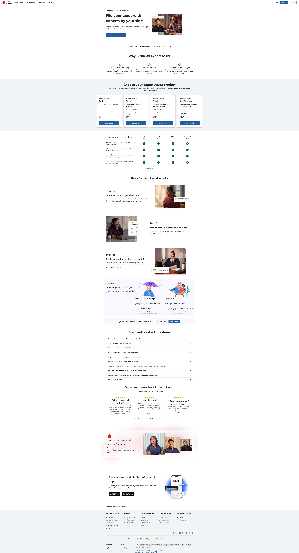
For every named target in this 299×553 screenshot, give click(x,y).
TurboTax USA (180, 517)
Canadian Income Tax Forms (147, 523)
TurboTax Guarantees (163, 517)
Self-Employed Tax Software (112, 525)
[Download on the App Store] (114, 494)
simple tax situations (109, 104)
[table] (149, 150)
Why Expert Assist (132, 46)
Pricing (51, 2)
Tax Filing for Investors (128, 522)
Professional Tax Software (182, 519)
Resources (42, 2)
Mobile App (108, 528)
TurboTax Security (163, 519)
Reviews (170, 46)
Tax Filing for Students (128, 519)
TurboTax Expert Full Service (112, 527)
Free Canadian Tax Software (112, 520)
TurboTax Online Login (111, 517)
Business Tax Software (110, 522)
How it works (156, 46)
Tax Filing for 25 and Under (129, 517)
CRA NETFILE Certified (164, 522)
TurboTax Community (146, 522)
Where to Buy (144, 525)
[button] (276, 2)
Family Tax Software (110, 523)
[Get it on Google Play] (128, 494)
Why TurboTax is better (164, 520)
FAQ (164, 46)
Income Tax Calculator (146, 519)
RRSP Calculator (144, 520)
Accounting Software (181, 520)
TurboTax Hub (144, 517)
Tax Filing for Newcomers (129, 520)
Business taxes (31, 2)
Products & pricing (145, 46)
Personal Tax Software (110, 519)
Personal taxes (19, 2)
